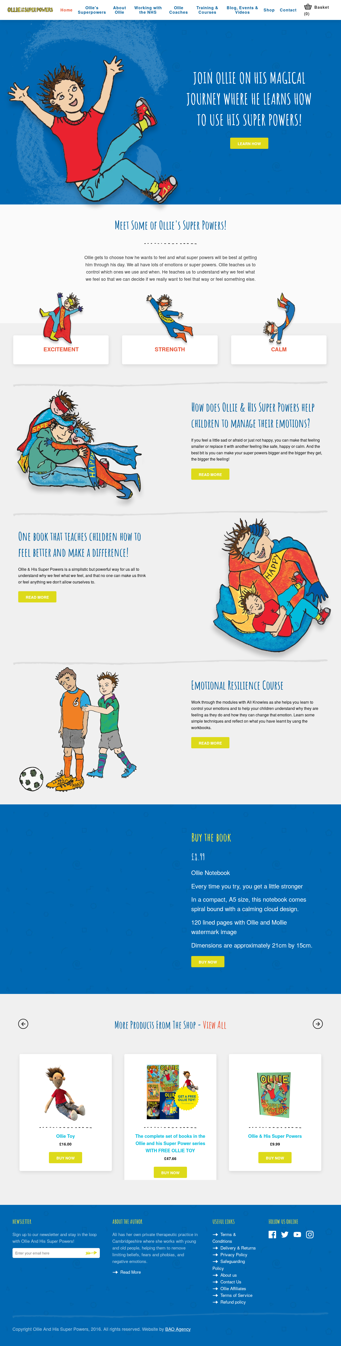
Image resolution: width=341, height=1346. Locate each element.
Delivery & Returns (237, 1248)
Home (66, 10)
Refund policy (232, 1302)
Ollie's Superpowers (92, 10)
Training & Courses (207, 10)
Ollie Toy (65, 1136)
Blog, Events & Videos (242, 10)
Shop (269, 10)
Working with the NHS (148, 10)
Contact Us (230, 1281)
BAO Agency (178, 1329)
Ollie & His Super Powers (275, 1136)
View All (214, 1024)
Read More (130, 1272)
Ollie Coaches (178, 10)
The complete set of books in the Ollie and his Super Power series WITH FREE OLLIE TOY (170, 1143)
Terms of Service (235, 1295)
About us (228, 1275)
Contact (288, 10)
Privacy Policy (233, 1254)
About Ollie (119, 10)
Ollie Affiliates (232, 1288)
